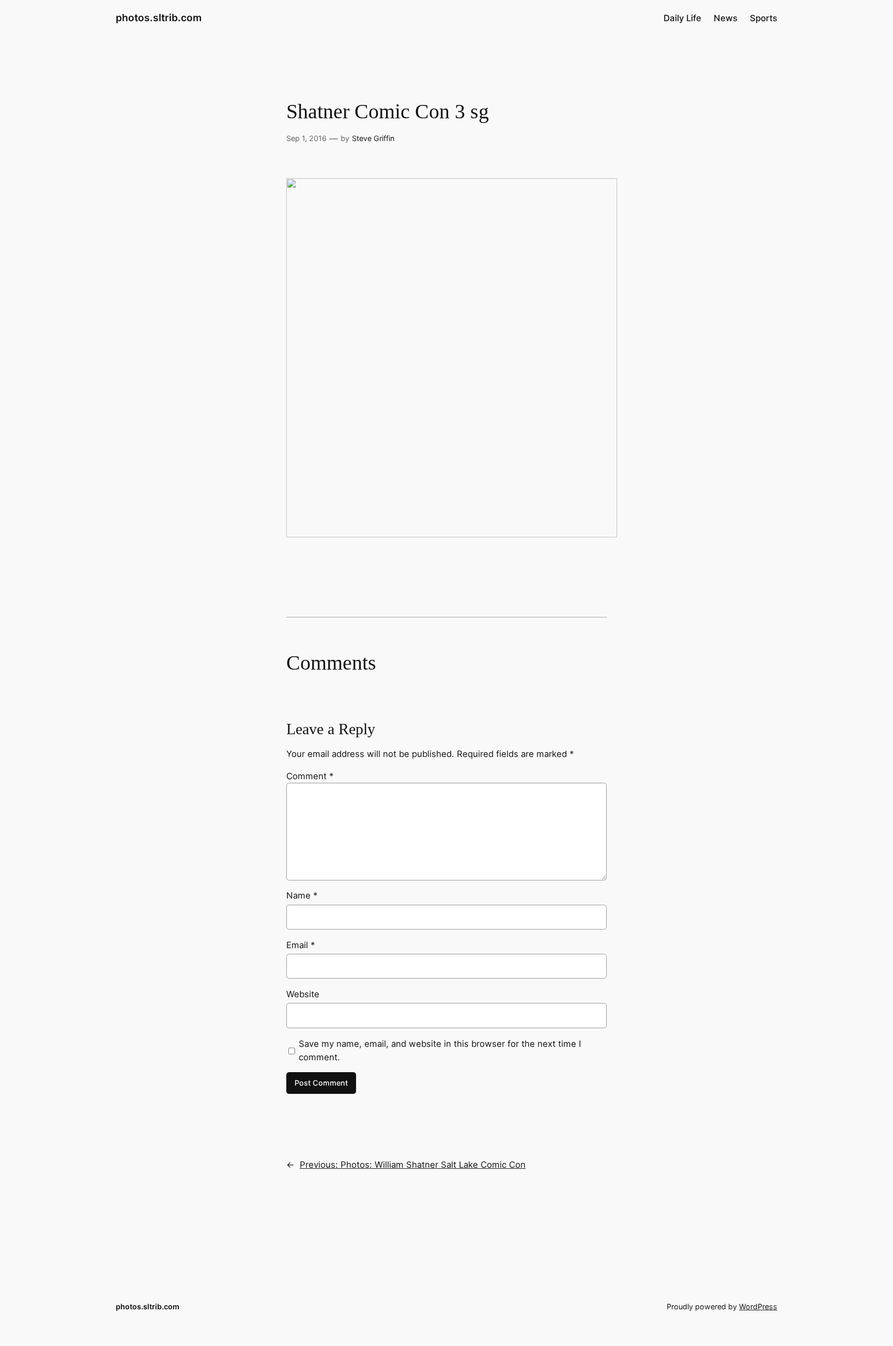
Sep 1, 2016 (306, 138)
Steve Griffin (373, 138)
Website (302, 994)
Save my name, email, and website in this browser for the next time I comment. (440, 1050)
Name (301, 895)
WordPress (758, 1306)
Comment (309, 776)
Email (300, 945)
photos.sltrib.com (159, 17)
